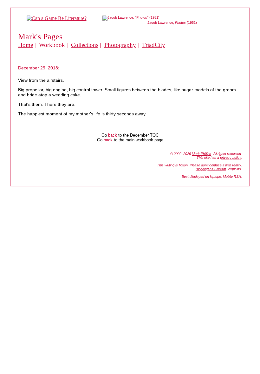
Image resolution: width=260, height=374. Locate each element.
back (112, 135)
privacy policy (230, 157)
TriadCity (153, 45)
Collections (84, 45)
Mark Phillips (201, 154)
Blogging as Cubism (211, 169)
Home (25, 45)
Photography (120, 45)
